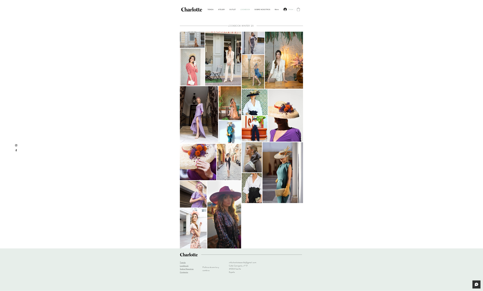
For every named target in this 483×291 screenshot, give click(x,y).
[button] (298, 9)
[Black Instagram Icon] (16, 145)
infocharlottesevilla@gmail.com (242, 262)
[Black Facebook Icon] (16, 150)
